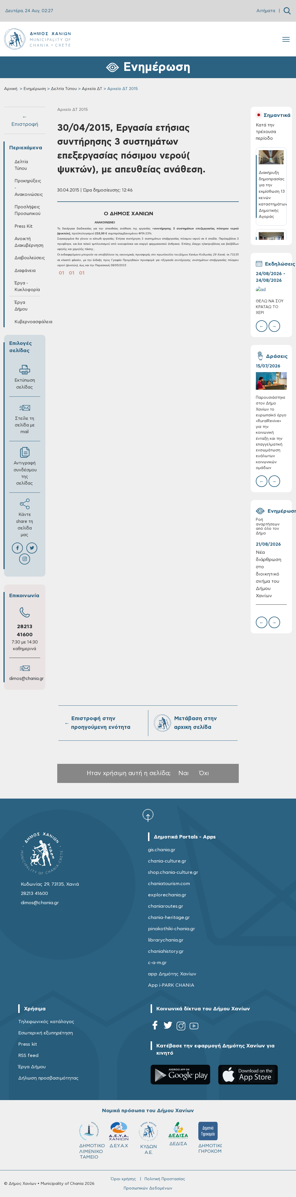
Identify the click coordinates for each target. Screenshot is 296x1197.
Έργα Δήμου (32, 1066)
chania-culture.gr (167, 861)
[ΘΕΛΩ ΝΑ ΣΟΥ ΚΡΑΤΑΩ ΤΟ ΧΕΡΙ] (271, 289)
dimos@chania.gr (26, 678)
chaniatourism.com (169, 883)
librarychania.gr (166, 940)
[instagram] (181, 1027)
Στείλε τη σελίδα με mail (25, 425)
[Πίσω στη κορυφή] (148, 815)
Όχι (204, 773)
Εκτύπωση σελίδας (24, 383)
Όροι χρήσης (123, 1179)
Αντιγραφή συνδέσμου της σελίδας (25, 473)
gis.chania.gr (161, 849)
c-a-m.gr (157, 962)
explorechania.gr (167, 895)
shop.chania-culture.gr (173, 872)
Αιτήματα (265, 11)
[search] (287, 10)
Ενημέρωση (34, 89)
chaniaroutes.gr (165, 906)
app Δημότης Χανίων (172, 974)
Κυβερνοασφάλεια (27, 322)
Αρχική (10, 89)
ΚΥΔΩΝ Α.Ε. (148, 1149)
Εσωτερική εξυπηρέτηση (45, 1033)
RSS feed (28, 1055)
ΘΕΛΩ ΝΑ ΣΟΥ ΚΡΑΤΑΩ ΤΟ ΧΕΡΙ (270, 307)
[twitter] (168, 1027)
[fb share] (17, 548)
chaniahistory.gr (166, 951)
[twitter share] (31, 548)
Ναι (183, 773)
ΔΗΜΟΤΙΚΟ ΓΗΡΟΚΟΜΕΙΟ (210, 1148)
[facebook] (155, 1027)
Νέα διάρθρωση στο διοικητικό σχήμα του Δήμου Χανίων (268, 574)
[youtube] (194, 1027)
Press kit (27, 1044)
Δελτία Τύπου (64, 89)
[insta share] (24, 559)
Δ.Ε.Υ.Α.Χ (119, 1145)
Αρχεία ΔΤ (92, 89)
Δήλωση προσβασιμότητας (48, 1078)
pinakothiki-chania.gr (171, 928)
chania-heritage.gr (169, 917)
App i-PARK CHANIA (171, 985)
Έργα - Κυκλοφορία (27, 286)
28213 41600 (34, 893)
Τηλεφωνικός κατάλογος (46, 1021)
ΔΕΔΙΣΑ (178, 1143)
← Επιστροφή (24, 120)
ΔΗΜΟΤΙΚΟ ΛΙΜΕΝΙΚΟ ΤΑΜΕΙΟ (91, 1151)
